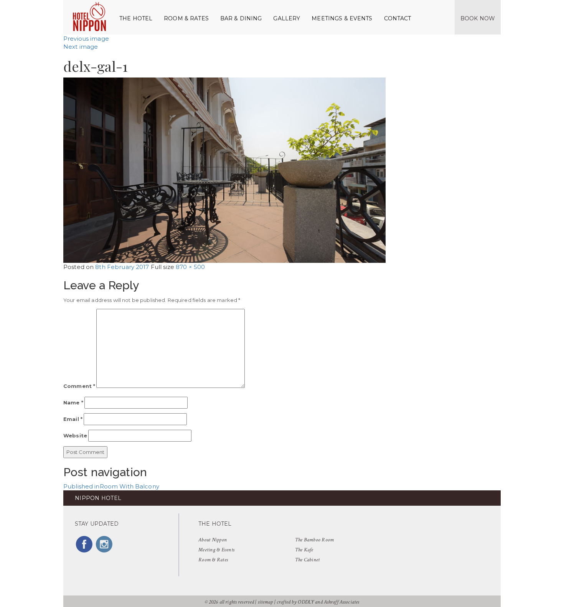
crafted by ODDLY (295, 602)
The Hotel (135, 18)
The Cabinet (307, 559)
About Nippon (212, 539)
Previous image (86, 38)
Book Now (477, 18)
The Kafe (304, 549)
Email (72, 419)
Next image (80, 46)
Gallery (286, 18)
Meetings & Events (342, 18)
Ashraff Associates (341, 602)
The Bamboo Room (314, 539)
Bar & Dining (241, 18)
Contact (397, 18)
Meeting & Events (216, 549)
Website (75, 435)
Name (73, 402)
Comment (79, 386)
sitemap (265, 602)
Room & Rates (186, 18)
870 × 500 (190, 267)
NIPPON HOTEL (98, 498)
